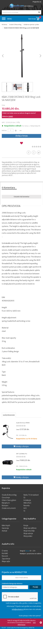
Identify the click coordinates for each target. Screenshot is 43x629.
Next (40, 55)
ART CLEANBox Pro (21, 453)
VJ (24, 511)
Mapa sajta (6, 561)
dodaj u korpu (21, 136)
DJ (24, 497)
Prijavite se (37, 1)
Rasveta (27, 505)
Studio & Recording (9, 495)
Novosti (5, 556)
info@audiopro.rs (18, 609)
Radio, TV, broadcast (31, 495)
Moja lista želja (29, 530)
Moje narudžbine (30, 528)
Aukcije (4, 530)
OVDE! (10, 116)
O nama (5, 550)
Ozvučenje (6, 497)
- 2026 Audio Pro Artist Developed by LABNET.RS (20, 627)
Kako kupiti (6, 525)
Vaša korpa (34, 18)
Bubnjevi (5, 505)
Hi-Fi (25, 508)
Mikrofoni (27, 503)
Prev (2, 55)
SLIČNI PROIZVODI (9, 415)
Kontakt (5, 553)
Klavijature (6, 503)
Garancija (5, 528)
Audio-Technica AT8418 (22, 423)
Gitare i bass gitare (9, 500)
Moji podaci (28, 536)
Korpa (26, 525)
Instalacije (27, 500)
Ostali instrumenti (9, 508)
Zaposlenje (6, 558)
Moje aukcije (28, 533)
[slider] (36, 147)
